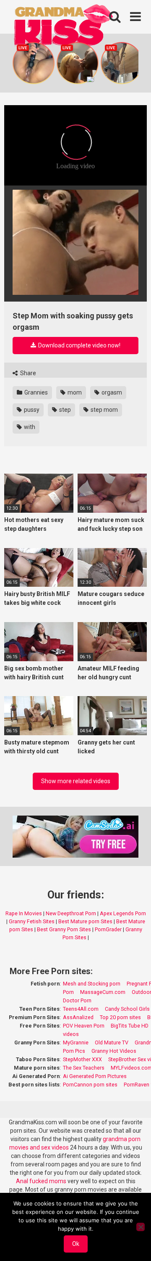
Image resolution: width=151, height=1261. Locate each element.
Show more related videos (75, 781)
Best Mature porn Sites (85, 921)
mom (74, 392)
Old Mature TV (111, 1042)
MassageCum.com (102, 992)
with (29, 427)
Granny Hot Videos (113, 1051)
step (64, 409)
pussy (31, 409)
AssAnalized (78, 1017)
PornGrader (108, 929)
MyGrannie (76, 1042)
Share (27, 373)
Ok (75, 1243)
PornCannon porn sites (90, 1084)
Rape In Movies (23, 913)
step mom (103, 409)
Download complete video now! (78, 345)
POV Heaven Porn (83, 1026)
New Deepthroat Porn (71, 913)
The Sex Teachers (83, 1068)
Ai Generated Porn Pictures (95, 1076)
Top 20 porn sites (120, 1017)
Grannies (35, 392)
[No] (140, 1227)
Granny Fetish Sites (32, 921)
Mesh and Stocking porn (91, 983)
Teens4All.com (81, 1009)
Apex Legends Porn (123, 913)
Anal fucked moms (42, 1181)
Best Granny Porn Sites (64, 929)
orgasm (111, 392)
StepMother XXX (82, 1059)
